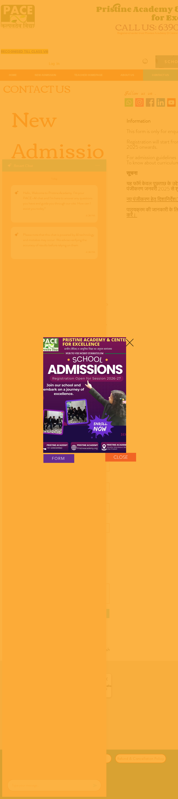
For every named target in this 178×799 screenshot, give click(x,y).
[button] (130, 342)
